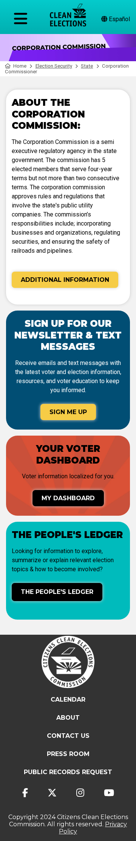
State (87, 66)
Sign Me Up (68, 412)
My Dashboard (68, 498)
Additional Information (65, 279)
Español (118, 19)
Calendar (68, 699)
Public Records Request (68, 772)
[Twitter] (52, 792)
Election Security (54, 66)
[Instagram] (80, 792)
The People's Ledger (57, 591)
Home (19, 66)
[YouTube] (109, 792)
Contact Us (68, 735)
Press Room (68, 754)
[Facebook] (25, 792)
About (68, 717)
